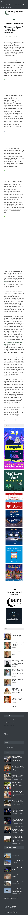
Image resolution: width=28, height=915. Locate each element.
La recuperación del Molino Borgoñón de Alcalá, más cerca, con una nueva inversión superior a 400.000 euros (18, 839)
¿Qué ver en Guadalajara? (17, 881)
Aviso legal (13, 911)
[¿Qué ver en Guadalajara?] (7, 883)
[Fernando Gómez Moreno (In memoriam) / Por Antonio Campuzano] (7, 645)
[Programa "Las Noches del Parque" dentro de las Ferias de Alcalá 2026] (7, 812)
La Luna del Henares (12, 906)
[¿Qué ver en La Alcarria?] (7, 855)
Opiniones (16, 36)
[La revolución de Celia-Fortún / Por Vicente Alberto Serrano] (7, 654)
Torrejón (10, 897)
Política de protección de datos (11, 912)
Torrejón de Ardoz (15, 797)
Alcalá (5, 897)
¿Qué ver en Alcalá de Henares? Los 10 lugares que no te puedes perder (17, 890)
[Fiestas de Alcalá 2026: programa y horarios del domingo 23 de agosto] (7, 785)
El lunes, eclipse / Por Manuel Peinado (13, 30)
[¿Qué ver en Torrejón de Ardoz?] (7, 869)
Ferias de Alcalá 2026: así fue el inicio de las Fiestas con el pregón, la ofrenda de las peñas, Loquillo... (21, 4)
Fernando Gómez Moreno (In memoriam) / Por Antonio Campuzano (18, 644)
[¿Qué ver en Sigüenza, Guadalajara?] (7, 876)
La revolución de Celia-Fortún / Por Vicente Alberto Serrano (18, 653)
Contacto (7, 911)
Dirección (6, 736)
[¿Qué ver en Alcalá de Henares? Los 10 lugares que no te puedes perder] (7, 890)
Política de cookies (19, 911)
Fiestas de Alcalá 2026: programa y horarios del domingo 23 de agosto (17, 784)
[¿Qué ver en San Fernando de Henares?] (7, 862)
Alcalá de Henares (10, 36)
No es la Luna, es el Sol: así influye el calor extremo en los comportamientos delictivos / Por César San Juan (17, 672)
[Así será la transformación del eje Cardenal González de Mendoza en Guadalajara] (7, 803)
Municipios (13, 898)
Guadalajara (14, 804)
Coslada (16, 897)
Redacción (6, 734)
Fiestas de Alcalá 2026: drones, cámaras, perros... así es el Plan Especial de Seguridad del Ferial (6, 4)
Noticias (20, 832)
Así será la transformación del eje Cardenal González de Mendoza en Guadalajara (18, 801)
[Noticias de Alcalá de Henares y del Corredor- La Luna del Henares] (14, 14)
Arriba (20, 903)
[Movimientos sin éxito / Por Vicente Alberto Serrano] (7, 682)
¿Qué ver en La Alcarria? (17, 853)
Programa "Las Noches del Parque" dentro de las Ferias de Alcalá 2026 (18, 810)
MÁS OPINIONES (14, 706)
